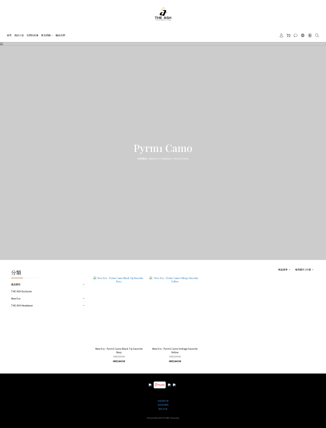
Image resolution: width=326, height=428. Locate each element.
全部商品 (142, 158)
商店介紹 (19, 35)
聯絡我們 (60, 35)
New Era (154, 158)
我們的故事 (32, 35)
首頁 (9, 35)
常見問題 (46, 35)
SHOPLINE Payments (168, 417)
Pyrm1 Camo (181, 158)
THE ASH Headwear (22, 305)
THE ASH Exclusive (21, 291)
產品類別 (16, 284)
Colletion (166, 158)
